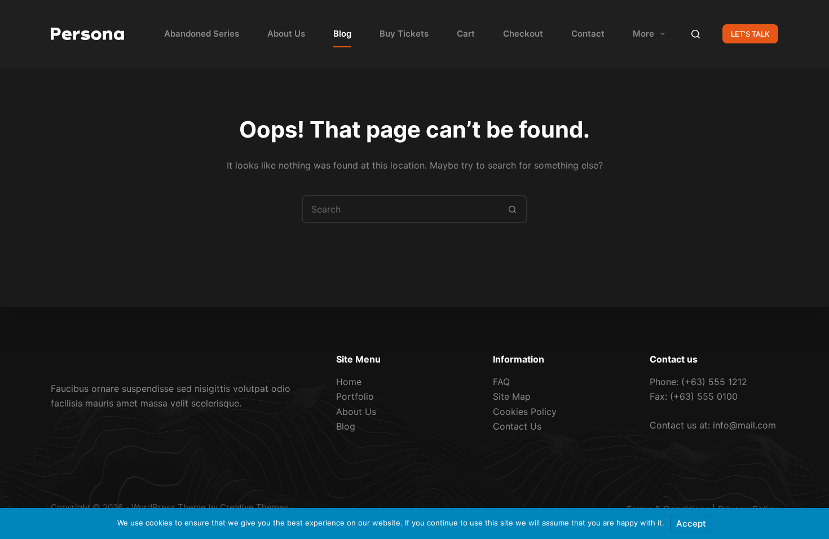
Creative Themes (254, 507)
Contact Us (517, 426)
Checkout (523, 33)
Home (348, 381)
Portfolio (355, 396)
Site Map (512, 396)
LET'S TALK (750, 33)
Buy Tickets (404, 33)
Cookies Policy (525, 411)
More (643, 33)
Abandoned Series (201, 33)
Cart (466, 33)
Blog (342, 33)
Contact (588, 33)
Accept (691, 523)
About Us (286, 33)
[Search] (695, 34)
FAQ (501, 381)
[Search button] (512, 209)
